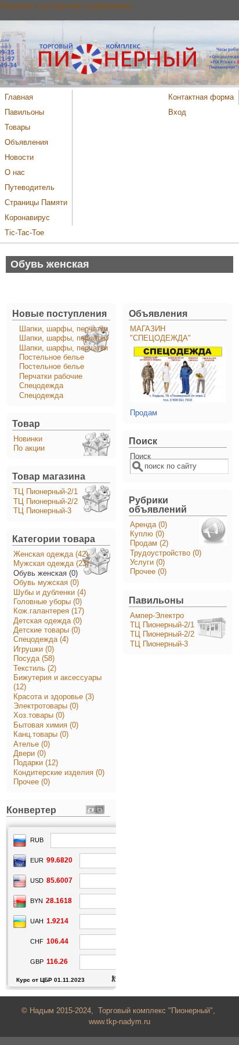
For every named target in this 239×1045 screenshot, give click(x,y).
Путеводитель (30, 188)
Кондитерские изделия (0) (58, 773)
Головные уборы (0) (47, 602)
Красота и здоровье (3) (53, 697)
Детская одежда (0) (47, 621)
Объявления (26, 142)
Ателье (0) (31, 744)
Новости (19, 158)
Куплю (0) (147, 534)
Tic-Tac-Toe (24, 233)
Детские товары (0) (46, 630)
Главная (19, 97)
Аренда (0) (148, 525)
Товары (17, 127)
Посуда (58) (34, 659)
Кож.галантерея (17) (48, 611)
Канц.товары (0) (40, 734)
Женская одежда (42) (50, 554)
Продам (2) (149, 543)
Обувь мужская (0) (46, 583)
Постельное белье (51, 357)
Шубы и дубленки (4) (49, 593)
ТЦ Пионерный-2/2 (45, 502)
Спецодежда (41, 386)
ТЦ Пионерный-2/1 (45, 492)
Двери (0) (29, 754)
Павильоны (24, 112)
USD (37, 880)
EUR (37, 860)
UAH (37, 921)
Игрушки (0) (33, 649)
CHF (37, 941)
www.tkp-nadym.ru (119, 1022)
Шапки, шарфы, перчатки (63, 329)
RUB (37, 839)
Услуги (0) (147, 562)
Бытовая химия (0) (45, 725)
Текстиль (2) (34, 668)
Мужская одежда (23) (51, 564)
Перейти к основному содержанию (66, 5)
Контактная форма (201, 97)
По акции (29, 448)
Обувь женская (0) (45, 573)
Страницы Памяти (36, 203)
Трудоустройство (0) (165, 553)
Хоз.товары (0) (38, 715)
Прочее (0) (31, 782)
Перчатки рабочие (50, 376)
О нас (15, 173)
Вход (177, 112)
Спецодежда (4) (40, 639)
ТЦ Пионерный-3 (42, 511)
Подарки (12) (35, 763)
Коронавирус (27, 218)
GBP (37, 961)
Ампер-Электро (157, 616)
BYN (36, 900)
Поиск (140, 456)
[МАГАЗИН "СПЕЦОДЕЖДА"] (178, 400)
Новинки (27, 439)
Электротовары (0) (45, 706)
